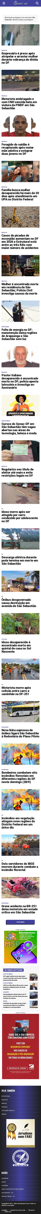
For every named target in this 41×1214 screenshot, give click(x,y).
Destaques (5, 727)
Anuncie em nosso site (17, 1210)
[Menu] (4, 3)
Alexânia (5, 1178)
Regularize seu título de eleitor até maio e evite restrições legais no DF (17, 472)
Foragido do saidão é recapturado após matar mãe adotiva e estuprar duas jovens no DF (18, 149)
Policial (4, 639)
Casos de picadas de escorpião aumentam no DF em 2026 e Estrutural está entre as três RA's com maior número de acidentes (20, 242)
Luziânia (5, 1185)
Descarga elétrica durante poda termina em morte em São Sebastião (20, 560)
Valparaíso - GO (7, 1193)
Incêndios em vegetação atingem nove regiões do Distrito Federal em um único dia (18, 822)
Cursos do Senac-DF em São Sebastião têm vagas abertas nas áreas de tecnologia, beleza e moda (19, 428)
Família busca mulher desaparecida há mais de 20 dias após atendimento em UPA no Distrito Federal (20, 194)
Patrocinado (6, 421)
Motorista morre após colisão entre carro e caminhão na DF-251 (16, 691)
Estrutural (6, 1096)
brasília (4, 50)
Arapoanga (5, 326)
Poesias (4, 1107)
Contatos (4, 1210)
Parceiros (31, 1210)
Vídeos (4, 1114)
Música (4, 1103)
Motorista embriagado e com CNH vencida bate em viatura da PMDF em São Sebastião (19, 103)
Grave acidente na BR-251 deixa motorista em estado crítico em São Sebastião (20, 909)
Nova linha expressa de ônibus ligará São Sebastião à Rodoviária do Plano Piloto (20, 733)
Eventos (5, 1100)
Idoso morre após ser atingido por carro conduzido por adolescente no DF (20, 516)
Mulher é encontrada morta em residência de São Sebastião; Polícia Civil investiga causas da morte (20, 288)
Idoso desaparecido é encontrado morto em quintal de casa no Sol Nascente (16, 646)
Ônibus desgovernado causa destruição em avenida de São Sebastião (19, 603)
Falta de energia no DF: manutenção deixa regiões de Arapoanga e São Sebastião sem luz (19, 334)
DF (2, 508)
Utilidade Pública (8, 1110)
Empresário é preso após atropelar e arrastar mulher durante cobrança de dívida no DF (20, 58)
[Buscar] (37, 3)
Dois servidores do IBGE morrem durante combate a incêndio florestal (20, 867)
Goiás (4, 1182)
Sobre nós (8, 1211)
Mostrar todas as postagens (23, 20)
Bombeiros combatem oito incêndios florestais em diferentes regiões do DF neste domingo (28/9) (19, 777)
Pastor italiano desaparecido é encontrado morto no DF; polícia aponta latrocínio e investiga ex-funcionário (20, 381)
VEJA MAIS (20, 922)
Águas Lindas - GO (8, 1196)
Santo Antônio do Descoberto (13, 1189)
